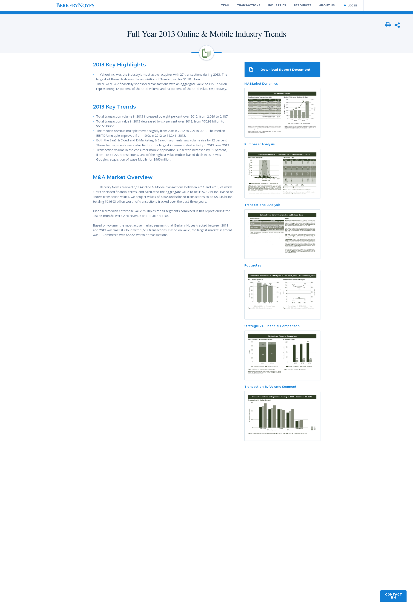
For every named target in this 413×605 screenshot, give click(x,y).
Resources (302, 5)
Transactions (248, 5)
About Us (327, 5)
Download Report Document (285, 70)
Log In (352, 5)
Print (388, 24)
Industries (277, 5)
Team (225, 5)
